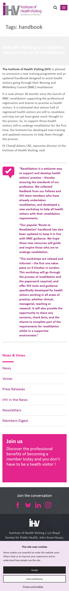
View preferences (34, 579)
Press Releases (13, 389)
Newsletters (11, 410)
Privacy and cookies (33, 586)
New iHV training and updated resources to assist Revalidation (33, 50)
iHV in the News (14, 400)
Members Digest (15, 421)
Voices (7, 379)
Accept (34, 570)
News (6, 368)
